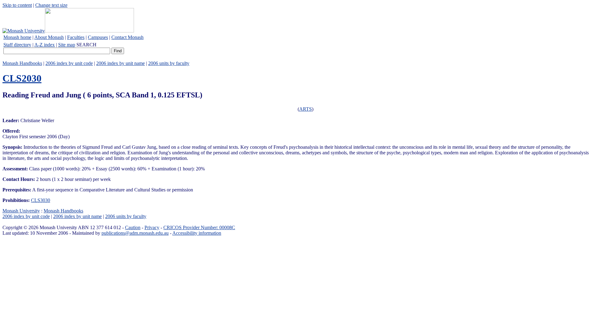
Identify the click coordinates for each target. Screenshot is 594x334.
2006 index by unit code (69, 63)
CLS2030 (21, 78)
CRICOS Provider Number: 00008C (199, 227)
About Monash (49, 37)
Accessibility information (196, 233)
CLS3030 (40, 200)
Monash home (17, 37)
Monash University (21, 210)
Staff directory (17, 44)
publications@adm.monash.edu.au (135, 233)
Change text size (51, 5)
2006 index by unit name (120, 63)
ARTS (305, 109)
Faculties (75, 37)
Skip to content (17, 5)
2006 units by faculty (168, 63)
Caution (132, 227)
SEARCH (86, 44)
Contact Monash (127, 37)
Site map (66, 44)
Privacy (151, 227)
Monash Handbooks (22, 63)
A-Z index (44, 44)
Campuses (98, 37)
